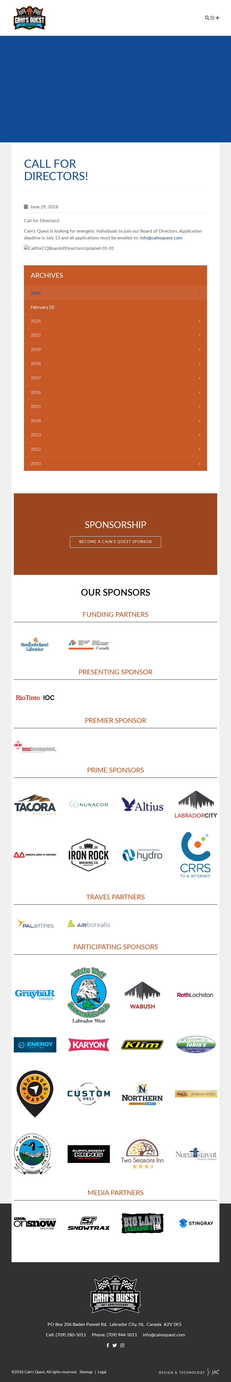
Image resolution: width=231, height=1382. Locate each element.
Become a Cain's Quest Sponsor (115, 542)
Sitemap (85, 1372)
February (39, 307)
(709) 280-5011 (71, 1335)
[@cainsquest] (114, 1345)
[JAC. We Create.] (189, 1372)
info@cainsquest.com (161, 238)
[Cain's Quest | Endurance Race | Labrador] (30, 18)
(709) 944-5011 (122, 1335)
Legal (102, 1372)
